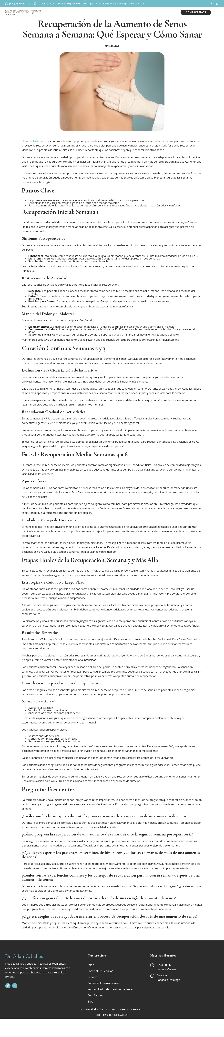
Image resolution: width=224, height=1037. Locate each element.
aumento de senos (36, 141)
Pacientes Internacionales (103, 983)
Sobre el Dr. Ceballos (100, 971)
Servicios (93, 977)
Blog (90, 1001)
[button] (216, 13)
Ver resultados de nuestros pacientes (110, 989)
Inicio (91, 965)
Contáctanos (196, 12)
